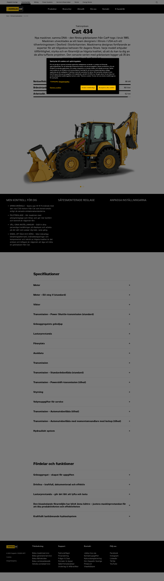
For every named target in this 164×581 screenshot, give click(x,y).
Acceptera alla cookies (106, 87)
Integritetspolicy (64, 81)
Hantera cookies (55, 87)
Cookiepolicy (54, 81)
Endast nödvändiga (88, 87)
